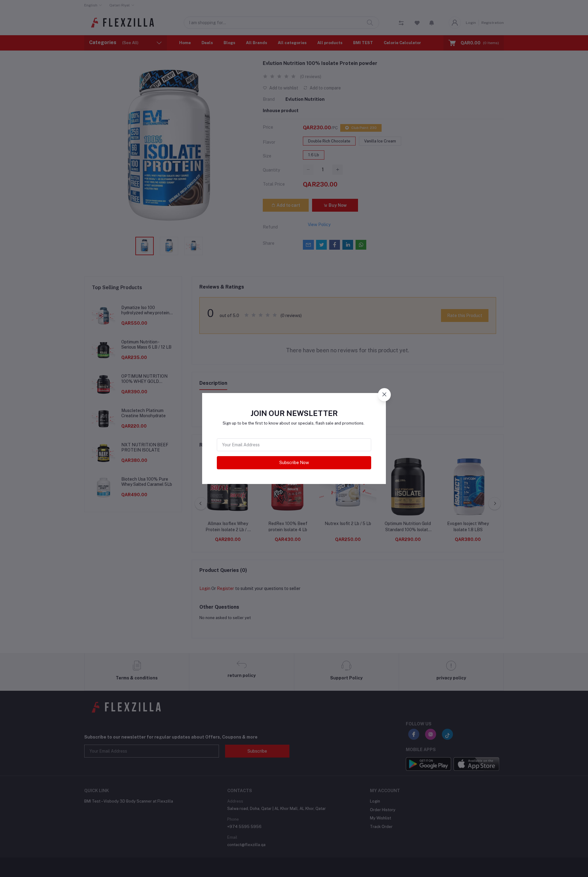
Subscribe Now (294, 462)
